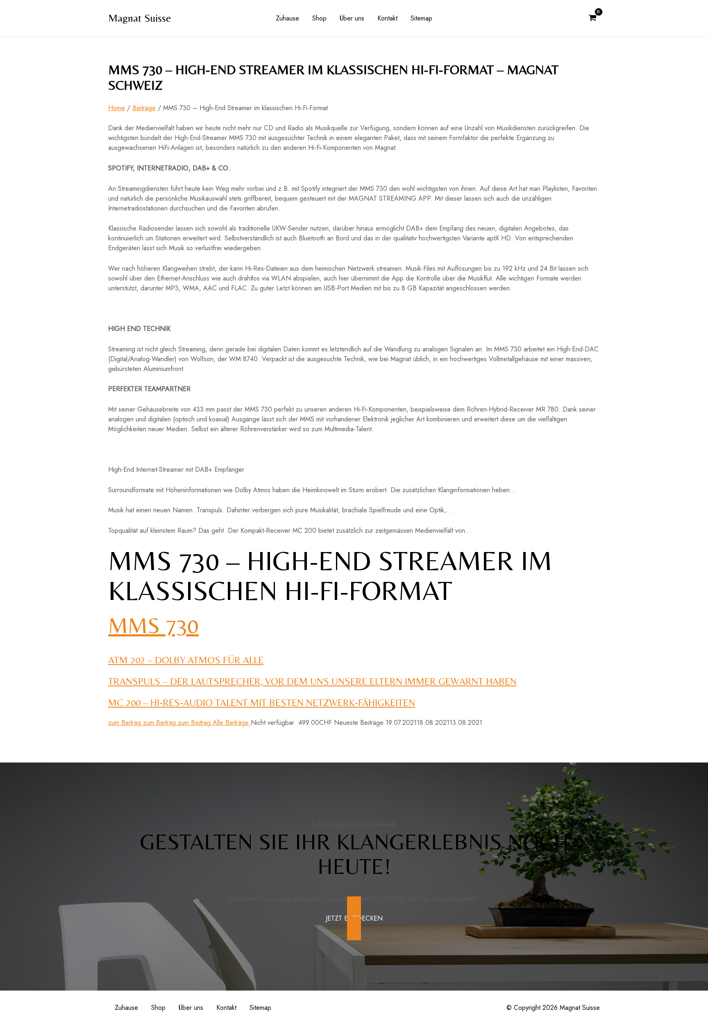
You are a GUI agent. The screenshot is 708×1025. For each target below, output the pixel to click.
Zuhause (287, 18)
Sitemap (421, 18)
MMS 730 (153, 625)
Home (116, 108)
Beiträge (144, 108)
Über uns (352, 18)
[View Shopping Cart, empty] (592, 18)
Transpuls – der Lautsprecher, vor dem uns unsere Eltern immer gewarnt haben (312, 681)
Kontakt (387, 18)
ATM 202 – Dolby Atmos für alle (185, 659)
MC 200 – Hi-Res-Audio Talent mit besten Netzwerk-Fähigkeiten (261, 702)
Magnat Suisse (139, 18)
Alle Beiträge (232, 722)
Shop (319, 18)
